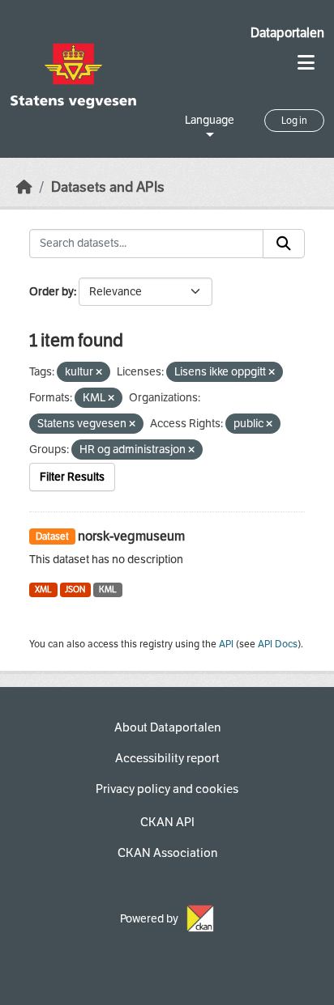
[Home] (24, 187)
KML (108, 589)
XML (43, 589)
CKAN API (167, 822)
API (226, 644)
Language (209, 120)
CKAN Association (167, 853)
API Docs (278, 644)
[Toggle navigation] (306, 62)
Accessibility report (167, 758)
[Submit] (284, 243)
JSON (75, 589)
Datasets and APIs (108, 187)
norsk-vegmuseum (131, 536)
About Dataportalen (167, 727)
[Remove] (99, 372)
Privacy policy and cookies (167, 789)
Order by (51, 292)
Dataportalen (287, 32)
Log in (294, 120)
